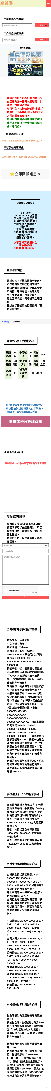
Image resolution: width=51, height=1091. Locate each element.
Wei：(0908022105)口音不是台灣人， (22, 140)
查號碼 (6, 3)
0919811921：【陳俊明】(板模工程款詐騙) (24, 156)
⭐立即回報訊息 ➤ (25, 174)
